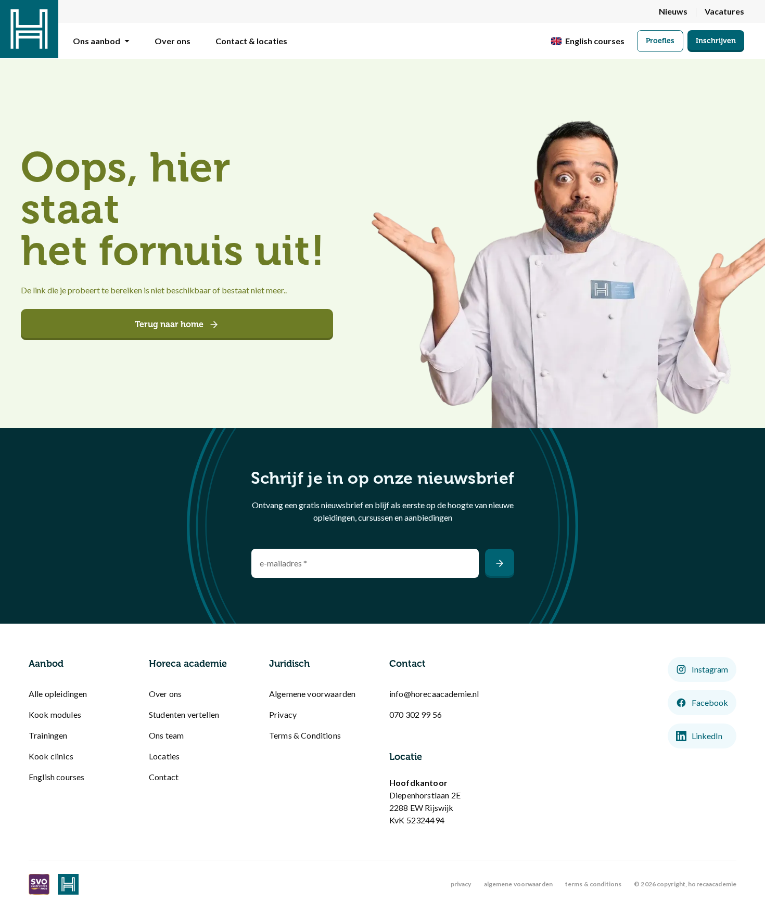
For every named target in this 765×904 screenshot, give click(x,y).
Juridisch (289, 663)
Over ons (172, 41)
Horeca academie (188, 663)
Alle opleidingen (58, 694)
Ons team (166, 735)
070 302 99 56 (415, 714)
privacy (461, 884)
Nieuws (673, 11)
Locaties (164, 756)
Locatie (405, 757)
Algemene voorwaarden (312, 694)
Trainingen (48, 735)
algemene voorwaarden (518, 884)
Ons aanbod (96, 41)
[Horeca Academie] (29, 29)
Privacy (283, 714)
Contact (163, 777)
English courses (56, 777)
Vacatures (724, 11)
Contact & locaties (251, 41)
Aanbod (46, 663)
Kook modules (55, 714)
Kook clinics (51, 756)
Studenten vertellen (184, 714)
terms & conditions (593, 884)
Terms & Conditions (305, 735)
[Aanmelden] (499, 563)
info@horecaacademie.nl (434, 694)
